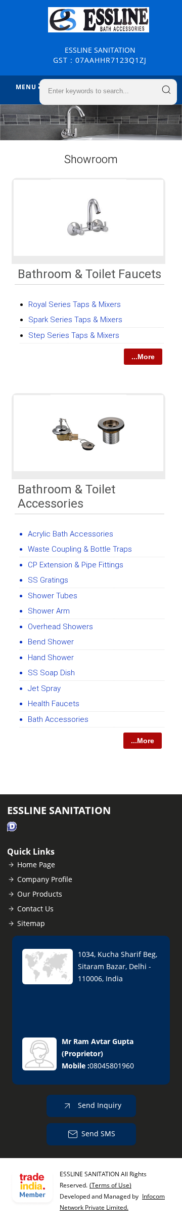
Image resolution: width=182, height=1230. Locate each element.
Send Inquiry (98, 1105)
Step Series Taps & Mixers (73, 335)
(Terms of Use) (110, 1185)
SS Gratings (48, 580)
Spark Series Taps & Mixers (75, 319)
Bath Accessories (58, 719)
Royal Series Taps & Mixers (74, 304)
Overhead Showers (60, 626)
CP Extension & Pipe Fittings (75, 564)
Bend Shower (51, 641)
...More (143, 357)
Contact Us (35, 908)
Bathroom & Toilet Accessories (66, 496)
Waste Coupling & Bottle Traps (80, 549)
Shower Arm (49, 611)
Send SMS (98, 1133)
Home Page (36, 864)
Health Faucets (53, 703)
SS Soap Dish (51, 672)
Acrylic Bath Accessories (70, 534)
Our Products (39, 894)
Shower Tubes (52, 595)
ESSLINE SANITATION (100, 55)
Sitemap (31, 923)
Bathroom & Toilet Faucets (89, 274)
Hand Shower (51, 657)
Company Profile (44, 879)
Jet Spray (44, 688)
